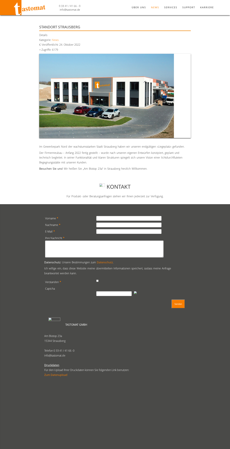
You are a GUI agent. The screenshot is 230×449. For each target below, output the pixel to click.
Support (188, 7)
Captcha (50, 288)
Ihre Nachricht (54, 238)
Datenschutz (105, 262)
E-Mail (50, 231)
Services (170, 7)
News (155, 7)
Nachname (52, 225)
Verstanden (53, 282)
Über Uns (139, 7)
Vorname (51, 218)
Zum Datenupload (55, 375)
